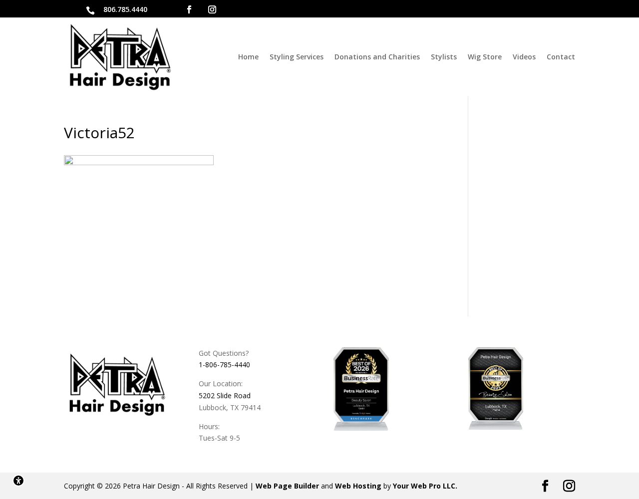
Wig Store (485, 56)
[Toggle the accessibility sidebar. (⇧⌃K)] (18, 481)
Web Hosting (358, 486)
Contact (561, 56)
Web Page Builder (287, 486)
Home (248, 56)
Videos (524, 56)
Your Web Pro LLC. (425, 486)
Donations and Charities (377, 56)
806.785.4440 (125, 9)
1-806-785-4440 (224, 364)
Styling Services (296, 56)
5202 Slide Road (225, 395)
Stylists (444, 56)
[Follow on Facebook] (189, 9)
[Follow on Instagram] (212, 9)
